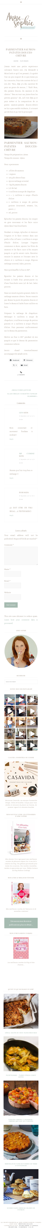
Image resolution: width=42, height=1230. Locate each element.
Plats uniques (24, 61)
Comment (9, 545)
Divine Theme (24, 1225)
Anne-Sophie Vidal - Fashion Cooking (21, 21)
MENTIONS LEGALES (26, 1224)
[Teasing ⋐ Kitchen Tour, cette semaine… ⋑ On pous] (32, 722)
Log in (30, 1227)
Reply (11, 439)
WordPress (23, 1227)
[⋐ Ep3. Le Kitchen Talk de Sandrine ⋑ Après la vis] (32, 699)
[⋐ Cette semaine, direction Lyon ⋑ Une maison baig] (9, 745)
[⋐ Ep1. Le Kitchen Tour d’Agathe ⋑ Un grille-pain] (32, 733)
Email (7, 581)
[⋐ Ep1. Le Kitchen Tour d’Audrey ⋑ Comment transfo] (21, 722)
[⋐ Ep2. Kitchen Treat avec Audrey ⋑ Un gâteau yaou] (9, 722)
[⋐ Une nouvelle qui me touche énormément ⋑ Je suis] (9, 733)
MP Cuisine (26, 453)
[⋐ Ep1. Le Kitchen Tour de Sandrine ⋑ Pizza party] (21, 711)
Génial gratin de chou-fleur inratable (21, 1033)
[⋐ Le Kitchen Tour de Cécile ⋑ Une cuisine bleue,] (9, 699)
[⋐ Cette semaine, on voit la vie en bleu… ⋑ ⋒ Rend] (21, 699)
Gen (21, 412)
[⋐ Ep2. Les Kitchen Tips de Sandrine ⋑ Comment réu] (9, 711)
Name (7, 569)
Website (7, 592)
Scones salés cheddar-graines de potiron (21, 1209)
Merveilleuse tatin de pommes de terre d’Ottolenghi (21, 1165)
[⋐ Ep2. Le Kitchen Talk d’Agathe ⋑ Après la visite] (21, 733)
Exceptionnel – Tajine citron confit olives (21, 1076)
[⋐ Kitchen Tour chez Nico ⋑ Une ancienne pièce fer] (21, 745)
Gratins (16, 61)
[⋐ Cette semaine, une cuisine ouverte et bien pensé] (32, 745)
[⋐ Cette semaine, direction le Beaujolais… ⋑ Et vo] (32, 711)
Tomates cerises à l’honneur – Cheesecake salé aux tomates (21, 1120)
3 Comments (21, 375)
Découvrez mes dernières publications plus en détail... (21, 923)
